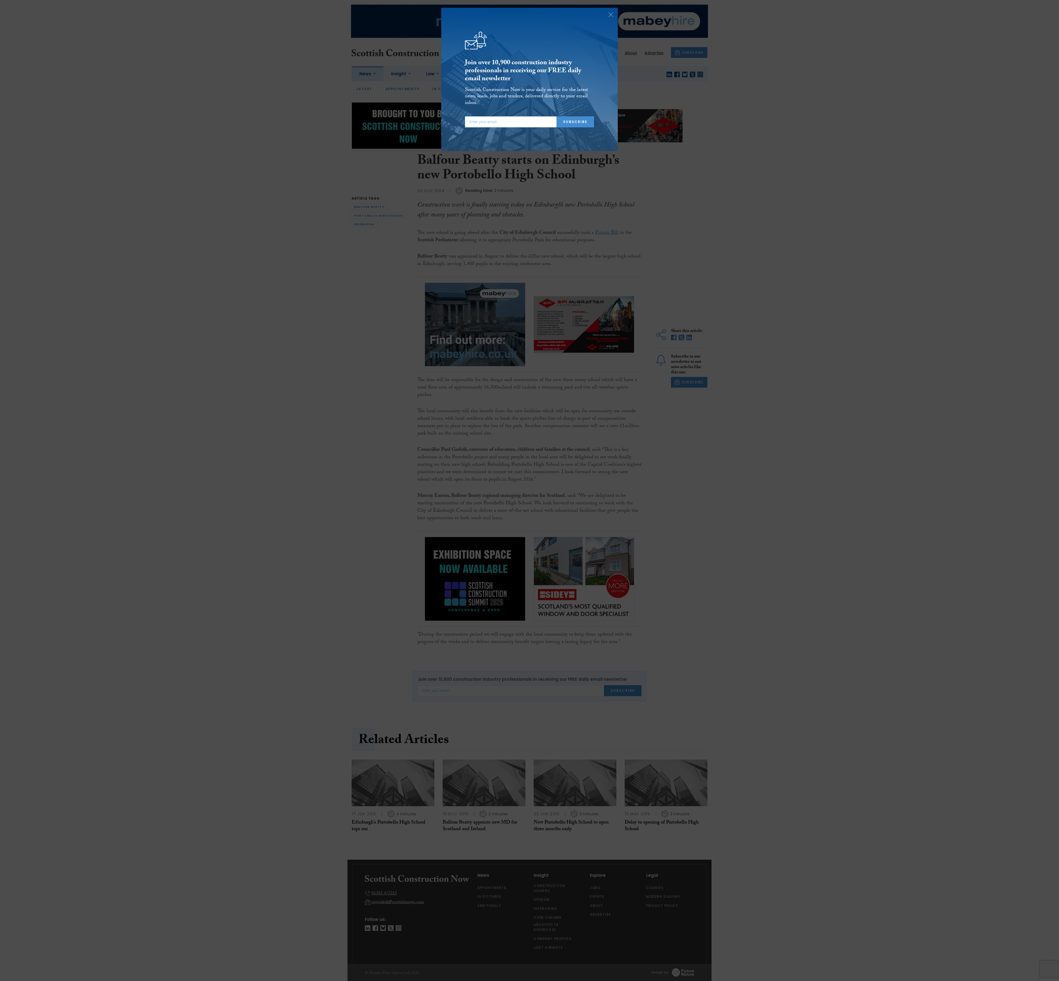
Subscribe (575, 121)
